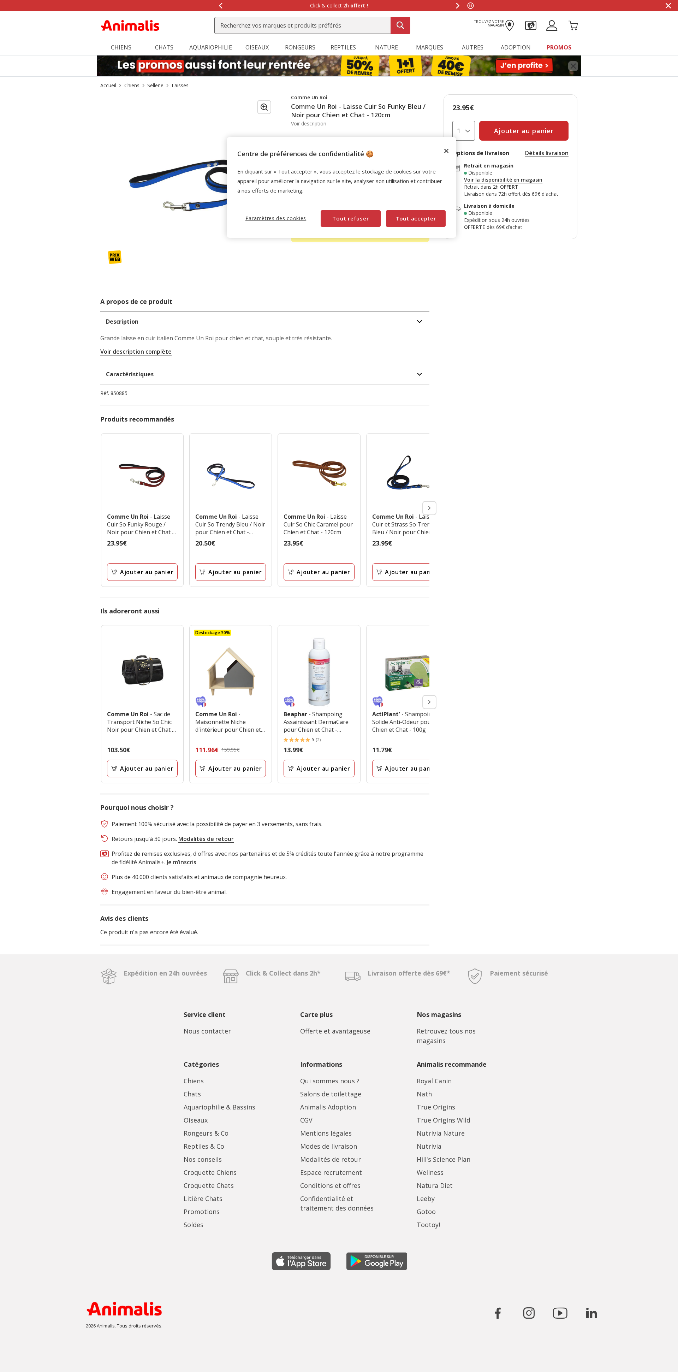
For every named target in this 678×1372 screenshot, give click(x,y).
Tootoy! (428, 1224)
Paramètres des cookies (275, 218)
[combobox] (312, 25)
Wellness (430, 1172)
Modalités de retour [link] (206, 839)
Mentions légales (326, 1133)
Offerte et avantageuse (335, 1031)
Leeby (426, 1198)
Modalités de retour (330, 1159)
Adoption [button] (516, 47)
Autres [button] (472, 47)
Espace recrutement (331, 1172)
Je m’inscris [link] (181, 862)
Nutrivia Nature (441, 1133)
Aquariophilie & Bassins (219, 1107)
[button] (530, 25)
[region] (341, 187)
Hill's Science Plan (443, 1159)
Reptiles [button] (343, 47)
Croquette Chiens (210, 1172)
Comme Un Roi (309, 97)
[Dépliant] (339, 66)
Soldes (193, 1224)
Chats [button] (164, 47)
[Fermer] (446, 151)
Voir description (308, 123)
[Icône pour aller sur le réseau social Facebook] (498, 1313)
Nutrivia (429, 1146)
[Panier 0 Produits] (573, 25)
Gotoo (426, 1211)
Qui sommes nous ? (329, 1081)
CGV (306, 1120)
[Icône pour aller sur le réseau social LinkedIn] (591, 1313)
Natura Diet (435, 1185)
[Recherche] (400, 25)
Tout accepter (416, 218)
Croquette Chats (209, 1185)
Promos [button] (559, 47)
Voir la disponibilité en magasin (503, 180)
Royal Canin (434, 1081)
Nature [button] (386, 47)
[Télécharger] (20, 1360)
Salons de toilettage (330, 1094)
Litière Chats (203, 1198)
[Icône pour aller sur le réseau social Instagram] (529, 1313)
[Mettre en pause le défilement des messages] (470, 5)
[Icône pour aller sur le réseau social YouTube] (560, 1313)
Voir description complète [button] (136, 351)
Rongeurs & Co (206, 1133)
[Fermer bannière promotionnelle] (573, 66)
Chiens (194, 1081)
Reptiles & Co (204, 1146)
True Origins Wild (443, 1120)
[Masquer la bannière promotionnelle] (668, 5)
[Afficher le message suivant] (457, 5)
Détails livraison (547, 153)
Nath (424, 1094)
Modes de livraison (328, 1146)
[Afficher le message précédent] (220, 5)
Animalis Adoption (328, 1107)
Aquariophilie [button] (210, 47)
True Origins (436, 1107)
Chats (192, 1094)
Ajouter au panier (147, 572)
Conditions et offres (330, 1185)
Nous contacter (207, 1031)
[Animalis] (130, 25)
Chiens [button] (121, 47)
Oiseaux (196, 1120)
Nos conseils (203, 1159)
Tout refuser (350, 218)
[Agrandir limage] (264, 107)
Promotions (202, 1211)
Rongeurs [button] (300, 47)
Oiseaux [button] (257, 47)
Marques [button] (429, 47)
